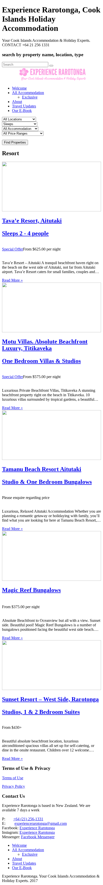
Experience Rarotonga (37, 828)
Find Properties (15, 142)
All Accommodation (28, 93)
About (17, 101)
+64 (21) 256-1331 (28, 819)
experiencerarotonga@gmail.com (40, 823)
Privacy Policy (13, 786)
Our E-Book (22, 110)
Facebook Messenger (37, 837)
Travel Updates (24, 106)
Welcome (19, 88)
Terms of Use (12, 778)
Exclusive (30, 97)
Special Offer (12, 249)
